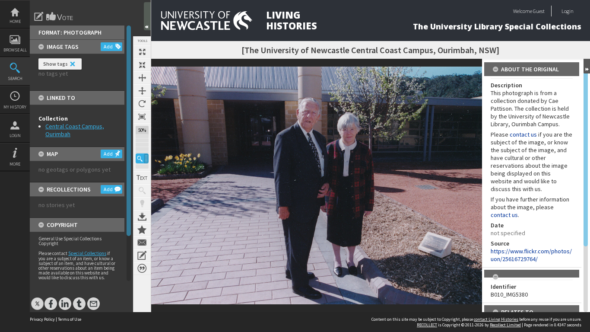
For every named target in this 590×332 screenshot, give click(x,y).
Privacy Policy (42, 319)
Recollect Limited (505, 325)
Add (108, 46)
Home (15, 21)
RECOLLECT (427, 325)
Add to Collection (142, 229)
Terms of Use (69, 319)
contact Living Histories (496, 319)
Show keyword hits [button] (142, 190)
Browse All (15, 50)
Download (142, 216)
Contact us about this (142, 242)
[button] (142, 158)
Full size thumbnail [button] (142, 51)
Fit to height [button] (142, 90)
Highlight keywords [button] (142, 203)
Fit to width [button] (142, 77)
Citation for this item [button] (142, 268)
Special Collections (87, 253)
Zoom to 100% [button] (142, 116)
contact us (523, 134)
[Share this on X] (37, 299)
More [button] (15, 164)
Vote (60, 16)
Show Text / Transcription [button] (142, 177)
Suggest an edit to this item (39, 16)
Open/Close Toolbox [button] (147, 16)
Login (15, 135)
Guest (539, 11)
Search (15, 78)
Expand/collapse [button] (587, 66)
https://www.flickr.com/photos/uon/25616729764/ (531, 255)
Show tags (55, 64)
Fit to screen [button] (142, 64)
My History (14, 107)
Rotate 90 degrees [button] (142, 103)
